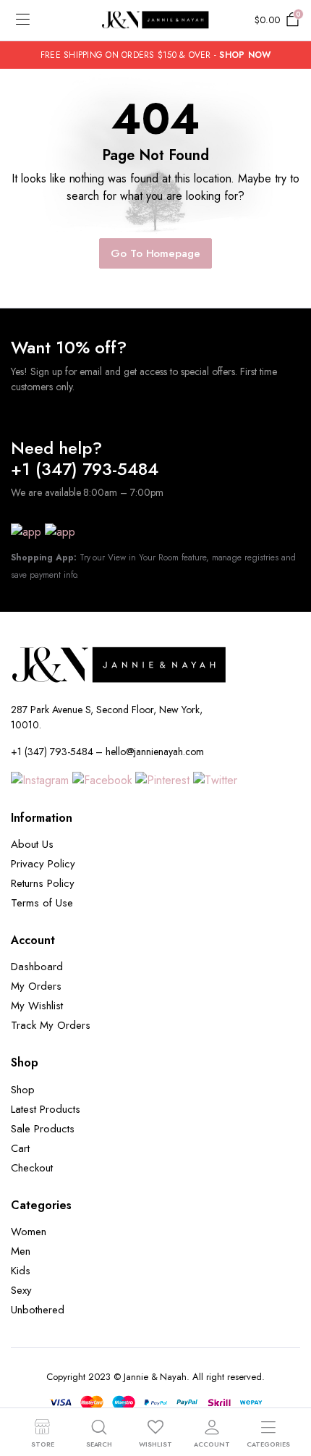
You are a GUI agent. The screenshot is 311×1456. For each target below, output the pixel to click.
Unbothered (37, 1310)
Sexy (21, 1290)
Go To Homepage (156, 253)
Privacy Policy (43, 864)
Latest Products (45, 1109)
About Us (32, 844)
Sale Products (42, 1129)
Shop (23, 1090)
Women (28, 1232)
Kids (20, 1271)
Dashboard (37, 967)
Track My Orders (50, 1025)
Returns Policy (42, 883)
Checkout (32, 1168)
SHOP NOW (244, 55)
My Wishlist (37, 1006)
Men (20, 1251)
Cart (20, 1148)
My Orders (36, 986)
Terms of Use (42, 903)
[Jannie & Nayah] (155, 20)
